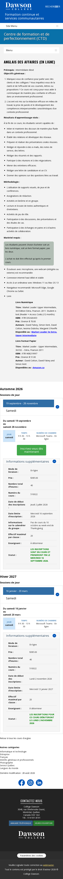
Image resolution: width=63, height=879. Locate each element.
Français (4, 757)
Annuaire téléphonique (21, 823)
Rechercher (56, 6)
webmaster (48, 865)
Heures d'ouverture (43, 823)
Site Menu (11, 26)
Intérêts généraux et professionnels (17, 759)
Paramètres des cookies (31, 855)
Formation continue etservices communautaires (24, 16)
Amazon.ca (38, 367)
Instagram (30, 782)
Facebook (21, 782)
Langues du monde (9, 768)
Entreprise (5, 754)
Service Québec (7, 765)
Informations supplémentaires (27, 461)
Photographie (6, 762)
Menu (9, 50)
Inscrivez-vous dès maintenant (31, 450)
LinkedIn (39, 782)
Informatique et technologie (13, 751)
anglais (27, 738)
